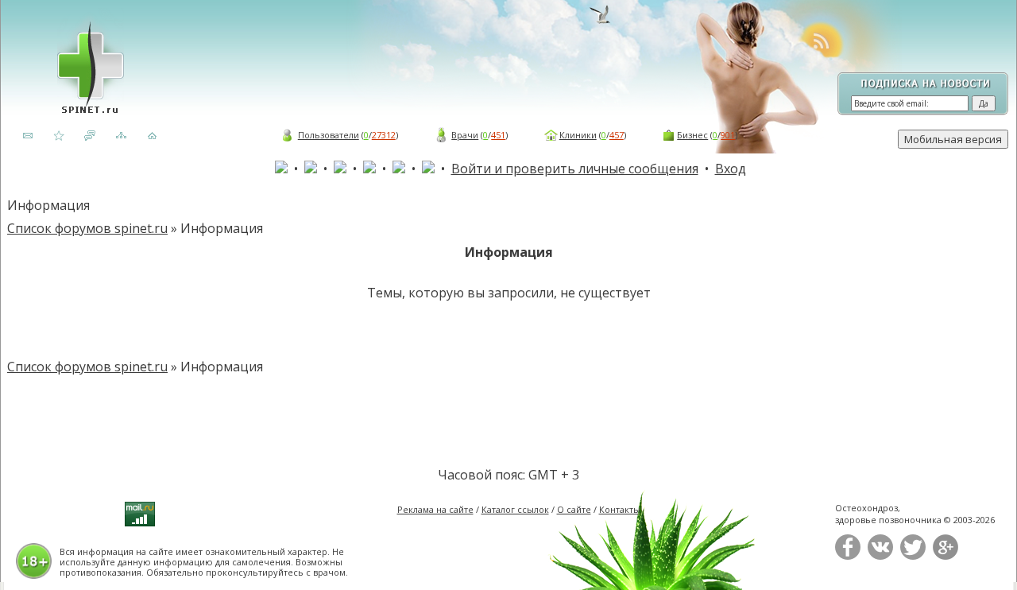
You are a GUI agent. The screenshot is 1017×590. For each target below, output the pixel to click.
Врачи (464, 135)
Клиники (578, 135)
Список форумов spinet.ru (87, 228)
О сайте (574, 509)
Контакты (619, 509)
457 (616, 135)
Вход (730, 168)
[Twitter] (913, 556)
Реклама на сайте (435, 509)
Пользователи (328, 135)
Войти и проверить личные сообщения (574, 168)
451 (498, 135)
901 (728, 135)
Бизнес (692, 135)
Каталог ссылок (515, 509)
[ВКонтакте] (880, 556)
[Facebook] (847, 556)
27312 (384, 135)
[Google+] (945, 556)
